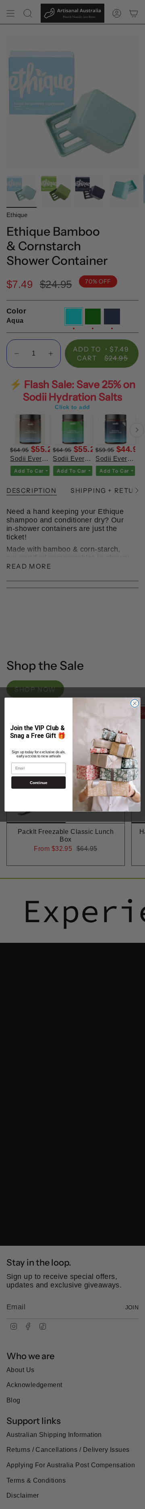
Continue (39, 782)
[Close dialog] (135, 703)
